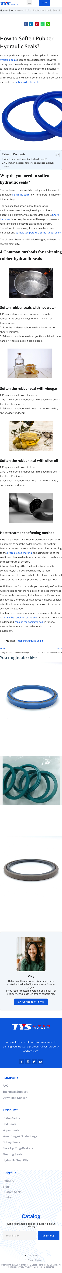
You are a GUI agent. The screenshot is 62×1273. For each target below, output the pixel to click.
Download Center (15, 1097)
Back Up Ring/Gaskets (18, 1148)
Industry (8, 1180)
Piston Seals (11, 1118)
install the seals (21, 194)
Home (3, 10)
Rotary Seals (11, 1142)
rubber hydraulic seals (26, 82)
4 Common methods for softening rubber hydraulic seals (29, 165)
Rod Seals (9, 1124)
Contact (8, 1197)
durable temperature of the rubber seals (38, 232)
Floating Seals (12, 1154)
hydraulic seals (8, 59)
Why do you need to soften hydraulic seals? (25, 159)
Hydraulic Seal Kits (15, 1160)
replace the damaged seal (29, 622)
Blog (11, 10)
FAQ (5, 1085)
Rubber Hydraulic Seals (30, 640)
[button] (29, 2)
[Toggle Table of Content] (55, 154)
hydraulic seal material (19, 552)
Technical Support (15, 1091)
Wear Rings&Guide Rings (20, 1136)
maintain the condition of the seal (19, 617)
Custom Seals (12, 1192)
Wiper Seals (11, 1130)
